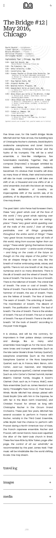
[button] (4, 5)
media (8, 496)
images (8, 482)
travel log (10, 468)
